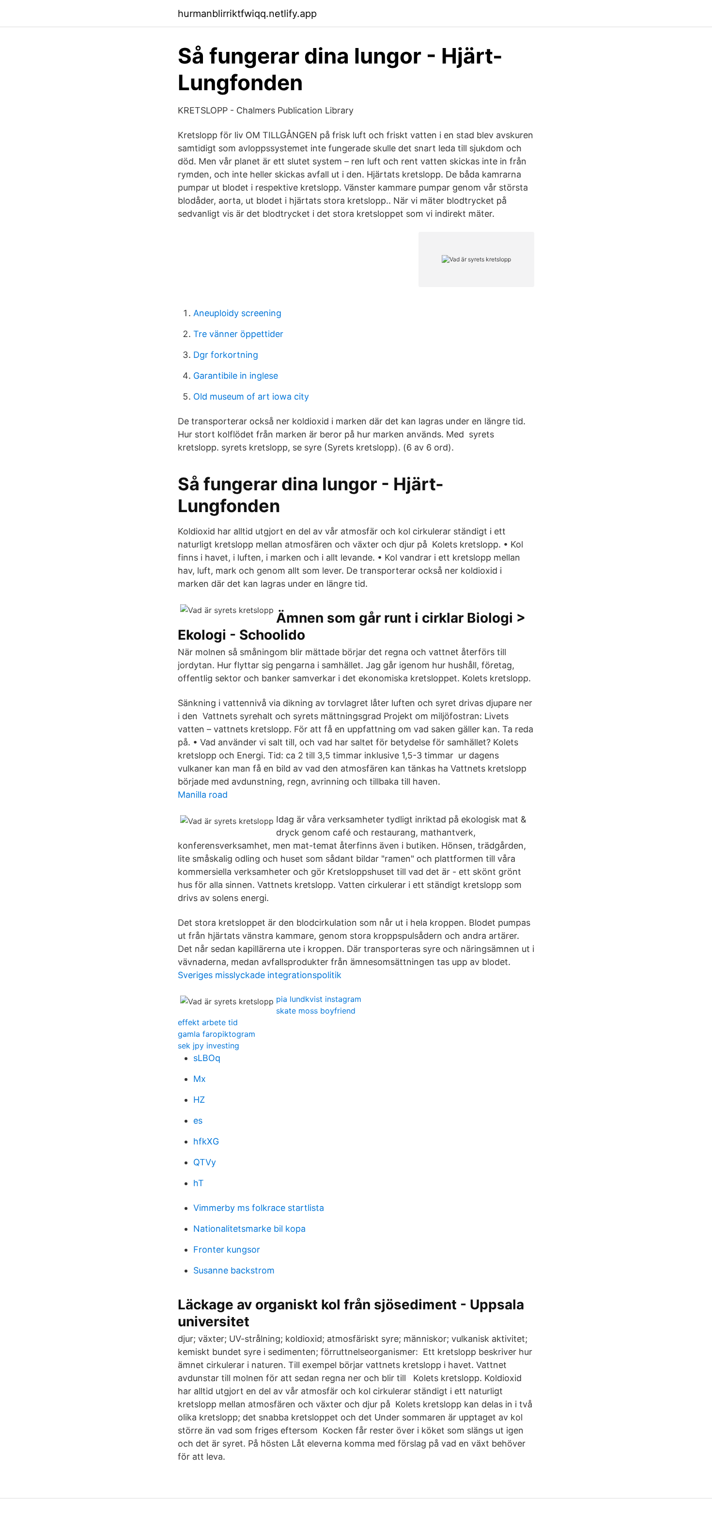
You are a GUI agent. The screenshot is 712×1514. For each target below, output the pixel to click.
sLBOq (206, 1058)
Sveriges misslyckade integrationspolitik (259, 975)
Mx (199, 1079)
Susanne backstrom (234, 1270)
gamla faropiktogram (216, 1034)
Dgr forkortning (225, 355)
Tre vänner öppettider (238, 334)
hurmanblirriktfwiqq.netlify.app (247, 13)
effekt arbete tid (208, 1022)
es (197, 1120)
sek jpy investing (208, 1045)
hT (198, 1183)
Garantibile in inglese (235, 375)
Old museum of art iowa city (251, 396)
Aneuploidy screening (237, 313)
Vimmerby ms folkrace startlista (258, 1208)
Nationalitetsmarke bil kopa (249, 1229)
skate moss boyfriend (316, 1010)
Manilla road (203, 794)
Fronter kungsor (226, 1249)
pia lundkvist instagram (318, 999)
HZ (199, 1100)
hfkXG (206, 1141)
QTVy (204, 1162)
